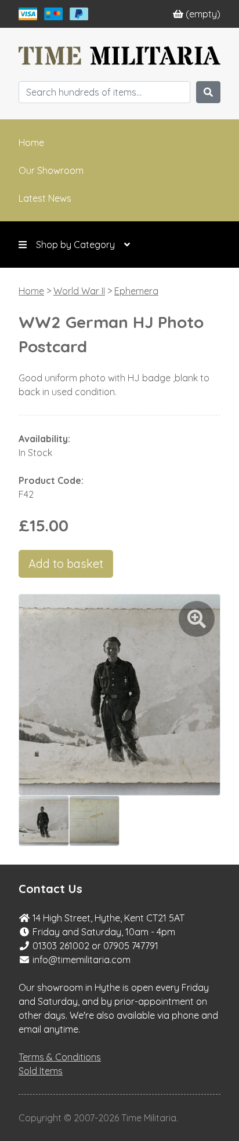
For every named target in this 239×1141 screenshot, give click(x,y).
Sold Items (41, 1071)
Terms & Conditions (60, 1057)
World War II (79, 291)
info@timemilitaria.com (81, 959)
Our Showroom (51, 170)
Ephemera (136, 291)
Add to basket (65, 563)
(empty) (203, 14)
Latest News (45, 198)
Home (31, 142)
